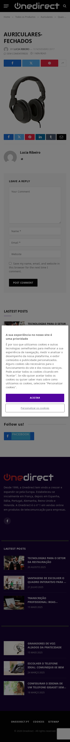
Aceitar (35, 397)
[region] (35, 371)
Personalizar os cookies (35, 408)
